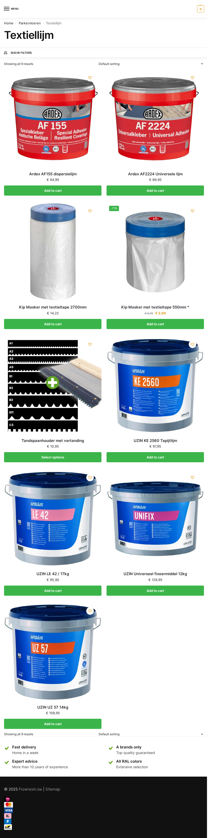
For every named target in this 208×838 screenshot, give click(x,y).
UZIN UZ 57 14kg (52, 707)
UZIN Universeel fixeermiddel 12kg (155, 573)
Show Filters (21, 53)
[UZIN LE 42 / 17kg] (52, 518)
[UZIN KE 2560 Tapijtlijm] (155, 385)
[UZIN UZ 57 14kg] (52, 652)
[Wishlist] (90, 77)
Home (8, 23)
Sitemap (52, 789)
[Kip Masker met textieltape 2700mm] (52, 252)
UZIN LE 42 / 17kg (53, 573)
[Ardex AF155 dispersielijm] (52, 118)
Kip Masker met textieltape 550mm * (155, 307)
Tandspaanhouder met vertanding (53, 440)
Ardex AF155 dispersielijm (53, 174)
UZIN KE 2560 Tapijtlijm (155, 440)
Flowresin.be (30, 789)
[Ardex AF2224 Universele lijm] (155, 118)
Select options (52, 457)
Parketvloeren (30, 23)
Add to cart (53, 191)
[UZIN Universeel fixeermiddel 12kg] (155, 518)
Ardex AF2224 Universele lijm (155, 174)
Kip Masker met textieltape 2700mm (52, 307)
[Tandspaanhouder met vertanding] (52, 385)
